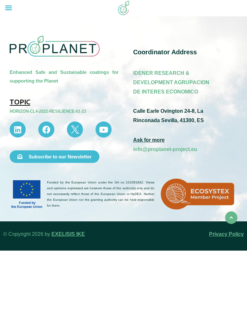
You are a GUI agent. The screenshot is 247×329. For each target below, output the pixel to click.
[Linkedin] (18, 129)
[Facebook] (46, 129)
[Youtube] (104, 129)
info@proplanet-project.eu (165, 149)
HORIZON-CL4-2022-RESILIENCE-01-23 (48, 111)
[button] (54, 156)
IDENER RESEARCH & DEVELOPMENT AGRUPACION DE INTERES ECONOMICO (171, 82)
